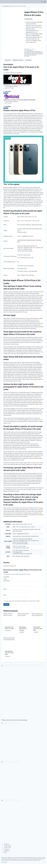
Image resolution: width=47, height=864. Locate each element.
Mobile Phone (30, 50)
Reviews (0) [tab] (28, 60)
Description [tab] (7, 60)
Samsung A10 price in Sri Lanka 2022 (37, 628)
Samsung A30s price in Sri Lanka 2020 (9, 653)
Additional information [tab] (18, 60)
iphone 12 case (29, 51)
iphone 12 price (29, 53)
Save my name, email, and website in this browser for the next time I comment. (22, 601)
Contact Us (7, 849)
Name (5, 589)
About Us (6, 844)
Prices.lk (3, 857)
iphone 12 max (29, 52)
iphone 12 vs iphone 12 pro (31, 54)
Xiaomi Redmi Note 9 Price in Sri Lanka (23, 628)
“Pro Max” (27, 187)
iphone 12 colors (35, 51)
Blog (5, 852)
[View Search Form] (41, 2)
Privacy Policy (7, 845)
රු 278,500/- (7, 91)
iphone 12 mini (34, 52)
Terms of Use (7, 847)
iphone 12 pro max (35, 53)
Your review (6, 580)
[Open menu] (44, 2)
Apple (28, 56)
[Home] (1, 6)
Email (5, 595)
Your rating (6, 576)
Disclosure (6, 850)
